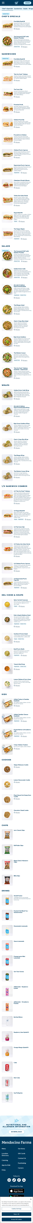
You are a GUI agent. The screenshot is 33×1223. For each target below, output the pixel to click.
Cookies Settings (16, 1208)
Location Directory (5, 1154)
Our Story (21, 1149)
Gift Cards (21, 1153)
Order (27, 3)
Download (16, 1132)
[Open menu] (7, 2)
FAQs (4, 1170)
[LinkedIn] (24, 1180)
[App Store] (16, 1191)
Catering (5, 1160)
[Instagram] (9, 1180)
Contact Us (22, 1158)
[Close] (31, 1199)
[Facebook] (19, 1180)
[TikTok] (14, 1180)
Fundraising (22, 1163)
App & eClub (6, 1165)
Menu (4, 1149)
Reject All (16, 1214)
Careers (20, 1168)
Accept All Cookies (16, 1219)
